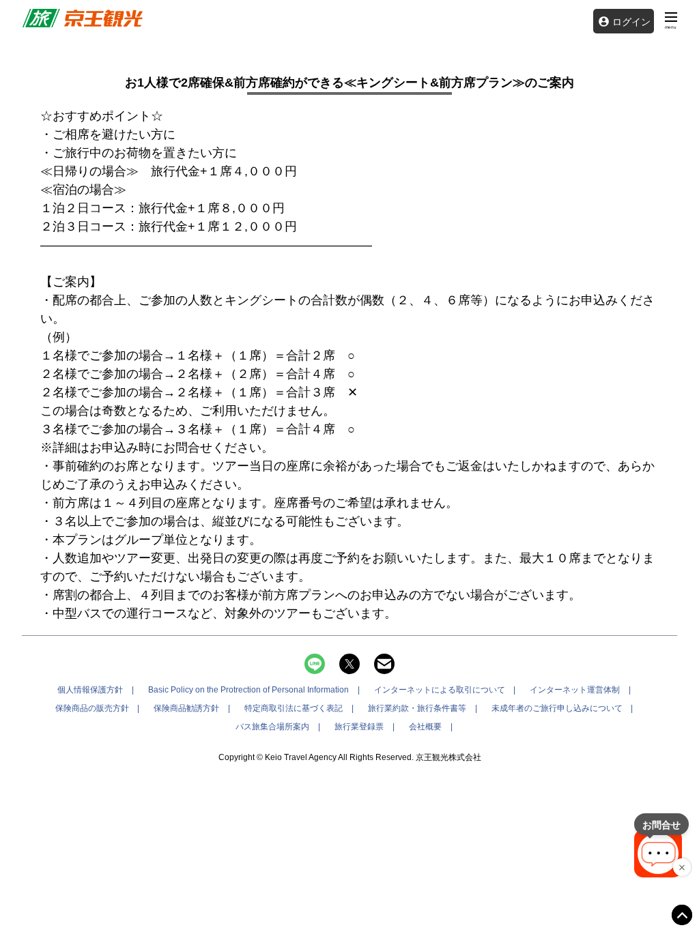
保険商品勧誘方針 (186, 708)
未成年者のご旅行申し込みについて (557, 708)
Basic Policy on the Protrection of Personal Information (248, 690)
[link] (82, 18)
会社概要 (425, 726)
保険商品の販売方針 (92, 708)
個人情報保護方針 (90, 690)
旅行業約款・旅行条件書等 (417, 708)
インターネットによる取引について (439, 690)
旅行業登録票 (359, 726)
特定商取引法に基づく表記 (293, 708)
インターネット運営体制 (575, 690)
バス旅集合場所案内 (272, 726)
